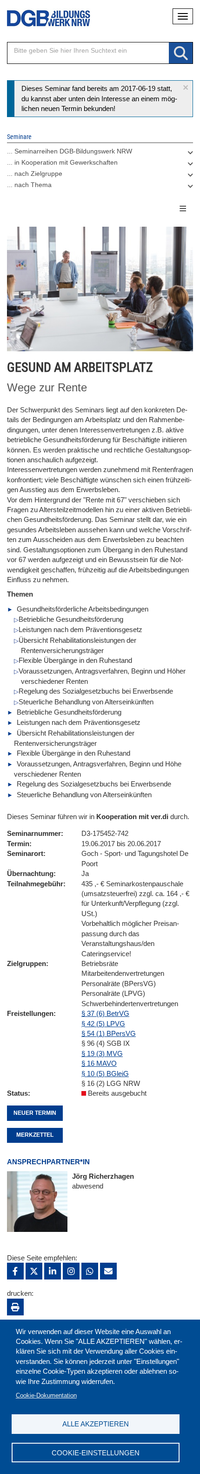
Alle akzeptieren (95, 1424)
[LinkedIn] (52, 1271)
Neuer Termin (34, 1113)
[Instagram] (71, 1271)
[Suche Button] (181, 53)
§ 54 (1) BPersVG (108, 1033)
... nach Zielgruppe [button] (34, 173)
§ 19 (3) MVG (102, 1053)
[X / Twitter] (34, 1271)
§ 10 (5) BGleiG (105, 1074)
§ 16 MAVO (99, 1063)
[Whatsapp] (89, 1271)
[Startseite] (42, 18)
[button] (185, 87)
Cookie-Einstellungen (96, 1453)
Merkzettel (34, 1135)
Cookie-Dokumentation (46, 1395)
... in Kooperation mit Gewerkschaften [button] (62, 162)
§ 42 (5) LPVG (103, 1024)
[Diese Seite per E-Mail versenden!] (108, 1271)
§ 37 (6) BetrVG (105, 1013)
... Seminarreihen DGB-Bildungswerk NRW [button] (69, 151)
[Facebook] (15, 1271)
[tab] (100, 153)
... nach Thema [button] (29, 184)
